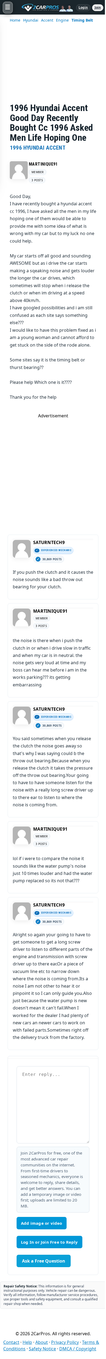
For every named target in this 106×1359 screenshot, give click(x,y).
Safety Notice (42, 1349)
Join (98, 7)
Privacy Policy (65, 1342)
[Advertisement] (53, 66)
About (41, 1342)
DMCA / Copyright (77, 1349)
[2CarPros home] (44, 7)
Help (27, 1342)
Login (83, 7)
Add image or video (41, 1223)
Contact (11, 1342)
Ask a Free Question (43, 1261)
